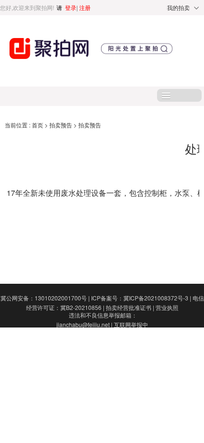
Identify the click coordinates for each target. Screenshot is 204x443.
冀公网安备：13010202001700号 (45, 298)
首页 (38, 125)
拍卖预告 (61, 125)
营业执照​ (167, 307)
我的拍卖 (178, 7)
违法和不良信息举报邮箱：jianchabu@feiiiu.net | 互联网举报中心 (102, 324)
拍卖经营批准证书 (130, 307)
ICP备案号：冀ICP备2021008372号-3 (141, 298)
